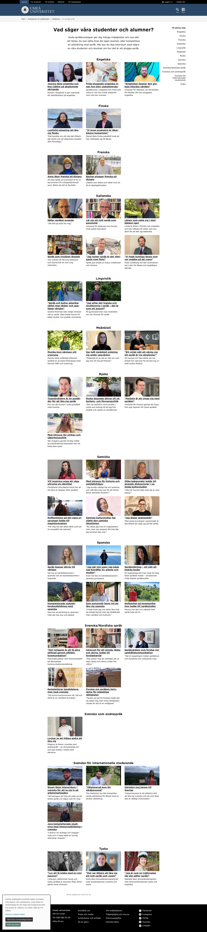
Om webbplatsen (114, 910)
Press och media (85, 914)
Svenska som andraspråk (174, 72)
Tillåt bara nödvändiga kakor (19, 919)
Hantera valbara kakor (15, 914)
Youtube (146, 922)
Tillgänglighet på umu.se (117, 914)
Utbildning (56, 19)
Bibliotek (61, 2)
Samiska (182, 60)
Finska (183, 36)
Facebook (147, 910)
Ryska (183, 56)
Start (23, 19)
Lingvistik (181, 48)
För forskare (49, 2)
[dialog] (26, 912)
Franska (182, 40)
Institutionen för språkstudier (38, 19)
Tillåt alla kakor (13, 924)
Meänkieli (181, 52)
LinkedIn (146, 925)
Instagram (147, 914)
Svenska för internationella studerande (179, 78)
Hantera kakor (112, 922)
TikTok (145, 918)
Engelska (181, 32)
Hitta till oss (58, 921)
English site (181, 2)
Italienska (181, 44)
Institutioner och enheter (89, 918)
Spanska (182, 64)
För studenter (36, 2)
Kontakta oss (84, 910)
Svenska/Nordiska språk (174, 68)
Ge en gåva (83, 922)
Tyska (183, 84)
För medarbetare (74, 2)
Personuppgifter (113, 918)
